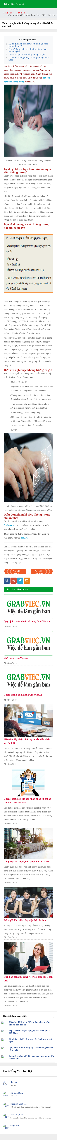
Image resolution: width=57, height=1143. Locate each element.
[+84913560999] (6, 1117)
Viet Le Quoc (16, 1115)
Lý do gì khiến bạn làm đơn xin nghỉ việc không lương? (28, 44)
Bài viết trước (17, 572)
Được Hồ (14, 1125)
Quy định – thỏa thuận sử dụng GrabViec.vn (27, 621)
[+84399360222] (6, 1095)
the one (13, 1082)
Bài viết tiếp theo (39, 572)
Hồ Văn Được (16, 1093)
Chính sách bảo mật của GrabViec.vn (23, 694)
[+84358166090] (6, 1106)
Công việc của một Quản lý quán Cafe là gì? (26, 861)
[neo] (6, 1084)
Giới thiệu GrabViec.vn (16, 658)
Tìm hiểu (20, 12)
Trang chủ (7, 12)
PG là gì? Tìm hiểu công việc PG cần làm (25, 920)
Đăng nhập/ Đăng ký (14, 4)
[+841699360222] (6, 1128)
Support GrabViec (18, 1104)
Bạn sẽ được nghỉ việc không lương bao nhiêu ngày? (28, 50)
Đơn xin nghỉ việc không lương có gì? (27, 54)
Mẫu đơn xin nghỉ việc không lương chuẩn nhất (29, 58)
